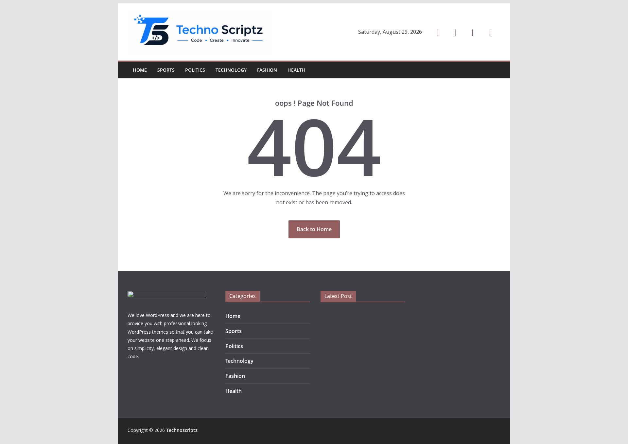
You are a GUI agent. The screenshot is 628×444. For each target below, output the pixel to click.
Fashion (267, 70)
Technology (231, 70)
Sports (166, 70)
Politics (195, 70)
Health (296, 70)
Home (140, 70)
